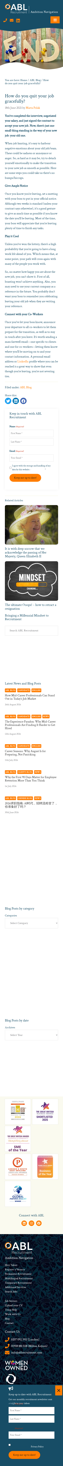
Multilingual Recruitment (19, 1278)
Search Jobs (11, 1291)
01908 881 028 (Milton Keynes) (29, 1346)
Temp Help (11, 1310)
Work (8, 1314)
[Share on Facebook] (16, 401)
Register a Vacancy (15, 1269)
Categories (11, 915)
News (46, 716)
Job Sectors (11, 1301)
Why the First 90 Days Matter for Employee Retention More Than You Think (30, 779)
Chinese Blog (25, 798)
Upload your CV (14, 1305)
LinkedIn (23, 361)
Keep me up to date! (25, 478)
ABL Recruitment (16, 8)
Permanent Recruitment (18, 1274)
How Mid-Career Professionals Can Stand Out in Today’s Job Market (30, 697)
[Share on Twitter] (8, 401)
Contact (9, 1323)
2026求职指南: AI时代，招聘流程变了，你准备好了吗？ (31, 805)
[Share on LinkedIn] (23, 401)
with (14, 1314)
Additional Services (15, 1287)
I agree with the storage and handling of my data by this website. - (31, 467)
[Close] (58, 1390)
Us (18, 1314)
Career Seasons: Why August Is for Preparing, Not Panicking (25, 752)
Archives (10, 1027)
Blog (7, 1318)
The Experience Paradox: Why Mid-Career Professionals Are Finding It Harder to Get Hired (30, 725)
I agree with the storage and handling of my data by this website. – (30, 1444)
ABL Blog (26, 387)
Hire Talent (11, 1265)
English (36, 690)
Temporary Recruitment (18, 1283)
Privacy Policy (38, 469)
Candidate (24, 690)
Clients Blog (25, 772)
